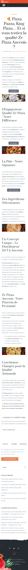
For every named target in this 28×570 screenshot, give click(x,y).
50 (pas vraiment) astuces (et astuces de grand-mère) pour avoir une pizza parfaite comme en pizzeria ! (14, 530)
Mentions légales (10, 559)
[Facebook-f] (9, 548)
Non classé (14, 14)
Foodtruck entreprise (7, 522)
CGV (13, 562)
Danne (3, 517)
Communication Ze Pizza (20, 51)
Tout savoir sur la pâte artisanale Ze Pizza (13, 484)
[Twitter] (14, 548)
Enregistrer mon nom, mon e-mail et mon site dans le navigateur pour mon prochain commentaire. (12, 452)
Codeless (22, 562)
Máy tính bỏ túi (5, 528)
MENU (6, 2)
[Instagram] (18, 548)
